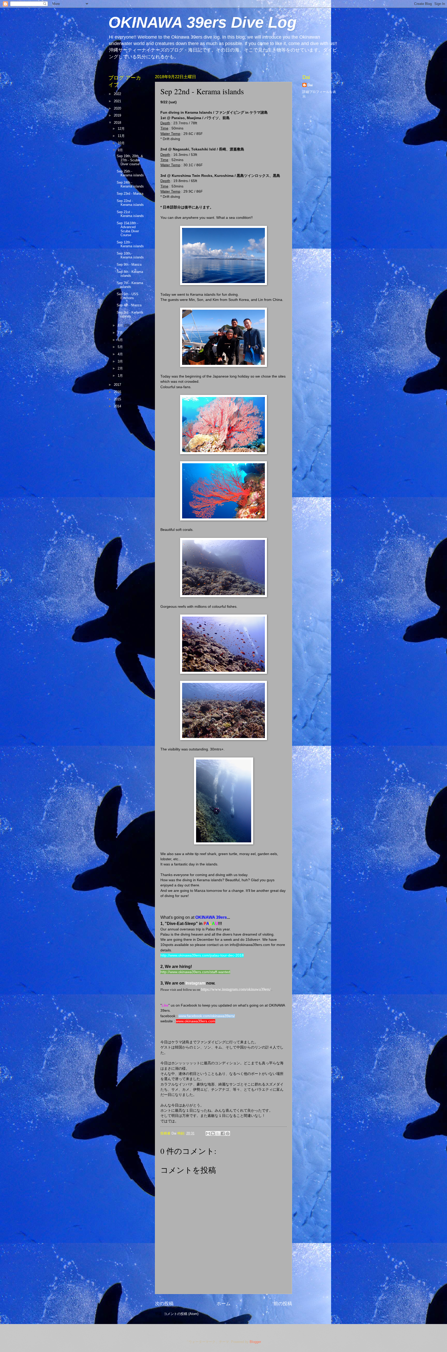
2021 (118, 101)
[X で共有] (217, 1133)
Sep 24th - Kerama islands (130, 184)
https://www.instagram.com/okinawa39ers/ (236, 989)
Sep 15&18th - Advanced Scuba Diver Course (128, 229)
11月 (122, 136)
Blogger (255, 1342)
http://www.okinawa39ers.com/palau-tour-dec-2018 (202, 955)
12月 (122, 129)
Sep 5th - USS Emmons (127, 296)
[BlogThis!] (212, 1133)
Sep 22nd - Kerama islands (130, 203)
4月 (121, 354)
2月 (121, 368)
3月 (121, 361)
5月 (121, 347)
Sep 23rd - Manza (130, 194)
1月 (121, 376)
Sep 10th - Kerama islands (130, 255)
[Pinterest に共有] (227, 1133)
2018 (118, 123)
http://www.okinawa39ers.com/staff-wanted (195, 972)
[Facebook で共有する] (222, 1133)
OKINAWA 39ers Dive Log (202, 22)
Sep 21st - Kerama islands (130, 214)
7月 (121, 333)
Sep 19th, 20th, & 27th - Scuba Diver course (130, 160)
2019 (118, 115)
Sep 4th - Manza (129, 305)
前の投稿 (282, 1303)
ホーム (223, 1303)
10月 (122, 143)
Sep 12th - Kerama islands (130, 244)
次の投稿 (164, 1303)
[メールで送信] (208, 1133)
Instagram (195, 983)
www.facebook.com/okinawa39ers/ (206, 1016)
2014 (118, 406)
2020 (118, 108)
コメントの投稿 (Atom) (181, 1314)
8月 (121, 325)
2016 (118, 392)
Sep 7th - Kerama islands (130, 285)
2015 (118, 399)
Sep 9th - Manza (129, 264)
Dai (310, 85)
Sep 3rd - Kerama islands (130, 314)
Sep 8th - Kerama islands (130, 274)
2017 (118, 385)
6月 (121, 340)
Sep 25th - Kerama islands (130, 173)
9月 (121, 150)
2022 (118, 94)
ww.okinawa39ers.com (196, 1021)
